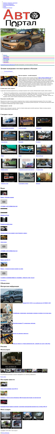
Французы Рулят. (5, 215)
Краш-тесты (6, 58)
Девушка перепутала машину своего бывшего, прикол (14, 233)
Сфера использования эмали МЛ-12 (9, 388)
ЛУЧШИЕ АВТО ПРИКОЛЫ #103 (9, 206)
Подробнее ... (4, 280)
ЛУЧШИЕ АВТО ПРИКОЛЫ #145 (9, 251)
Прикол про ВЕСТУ (5, 259)
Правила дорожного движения (10, 2)
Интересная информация (9, 5)
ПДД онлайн (6, 59)
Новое (4, 6)
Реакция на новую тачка (6, 224)
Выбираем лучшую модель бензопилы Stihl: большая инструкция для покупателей (21, 397)
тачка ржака (4, 242)
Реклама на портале (7, 7)
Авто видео (6, 62)
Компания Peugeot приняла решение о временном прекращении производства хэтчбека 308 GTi (24, 406)
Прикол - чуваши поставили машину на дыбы (12, 268)
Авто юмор (5, 60)
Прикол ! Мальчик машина (7, 197)
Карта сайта (3, 376)
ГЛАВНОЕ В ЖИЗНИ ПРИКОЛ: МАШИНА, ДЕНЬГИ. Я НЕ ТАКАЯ (17, 277)
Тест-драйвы (6, 56)
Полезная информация (8, 4)
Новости (5, 55)
